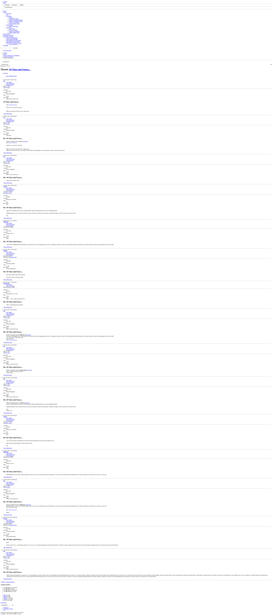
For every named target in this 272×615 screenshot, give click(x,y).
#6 (16, 249)
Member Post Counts (13, 18)
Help (4, 3)
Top (4, 610)
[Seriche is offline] (7, 193)
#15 (16, 550)
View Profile (9, 82)
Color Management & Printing (13, 41)
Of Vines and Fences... (19, 69)
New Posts (8, 13)
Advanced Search (7, 50)
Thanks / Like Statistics (14, 22)
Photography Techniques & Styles (13, 43)
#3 (16, 155)
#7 (16, 282)
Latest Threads (6, 34)
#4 (16, 185)
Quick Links (9, 27)
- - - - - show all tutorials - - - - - (13, 44)
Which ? (3, 582)
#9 (15, 345)
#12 (16, 450)
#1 (16, 79)
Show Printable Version (11, 76)
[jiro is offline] (6, 87)
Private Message (10, 84)
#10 (16, 377)
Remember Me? (8, 7)
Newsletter (5, 45)
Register (5, 1)
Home (4, 11)
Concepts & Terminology (12, 37)
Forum (4, 12)
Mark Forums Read (13, 26)
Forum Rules (3, 602)
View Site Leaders (13, 30)
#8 (15, 309)
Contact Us (5, 607)
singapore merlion (10, 582)
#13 (16, 479)
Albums (11, 17)
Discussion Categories (8, 35)
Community (9, 16)
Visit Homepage (9, 225)
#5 (16, 220)
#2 (16, 116)
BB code (5, 595)
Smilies (5, 596)
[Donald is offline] (12, 257)
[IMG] (4, 597)
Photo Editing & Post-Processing (13, 40)
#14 (16, 517)
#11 (16, 415)
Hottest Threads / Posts (14, 23)
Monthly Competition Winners (16, 21)
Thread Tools (5, 73)
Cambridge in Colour (8, 608)
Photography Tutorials (8, 36)
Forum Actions (9, 25)
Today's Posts (12, 29)
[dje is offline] (6, 124)
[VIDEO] (5, 599)
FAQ (7, 14)
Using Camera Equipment (12, 39)
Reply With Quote (7, 113)
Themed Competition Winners (16, 20)
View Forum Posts (10, 83)
